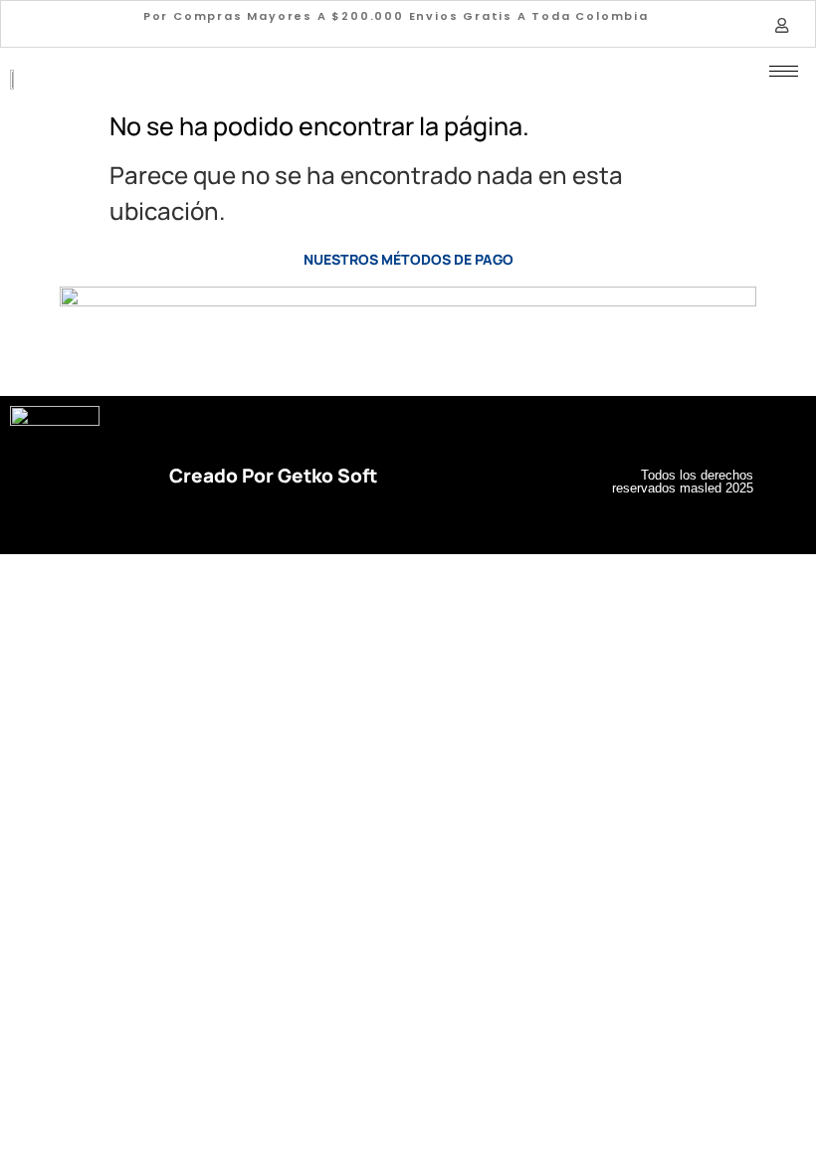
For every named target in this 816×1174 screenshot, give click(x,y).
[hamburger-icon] (783, 71)
